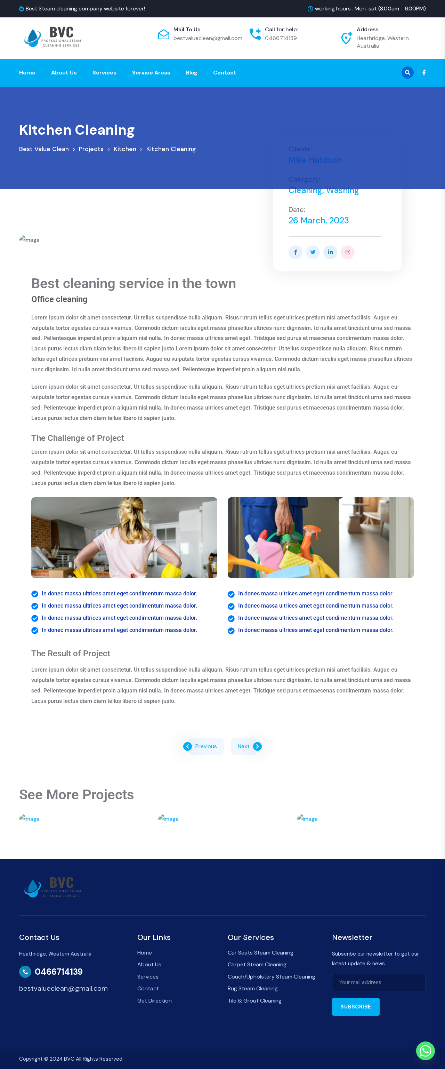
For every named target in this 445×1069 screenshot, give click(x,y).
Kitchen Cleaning (222, 842)
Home (27, 72)
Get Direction (154, 1000)
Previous (206, 746)
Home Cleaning (362, 842)
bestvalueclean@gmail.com (207, 38)
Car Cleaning (83, 842)
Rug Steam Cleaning (253, 988)
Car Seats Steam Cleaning (260, 952)
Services (104, 72)
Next (244, 746)
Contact (224, 72)
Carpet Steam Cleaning (257, 964)
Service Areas (151, 72)
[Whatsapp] (425, 1051)
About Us (64, 72)
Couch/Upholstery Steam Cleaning (271, 976)
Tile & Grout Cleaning (255, 1000)
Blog (191, 72)
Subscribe (355, 1006)
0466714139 (281, 38)
